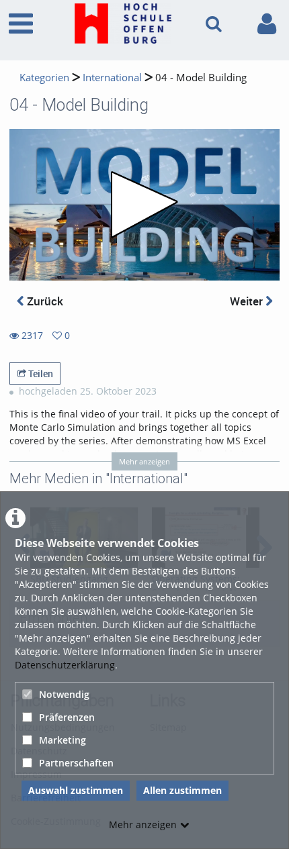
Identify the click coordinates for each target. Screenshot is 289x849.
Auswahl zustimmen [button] (75, 790)
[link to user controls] (266, 23)
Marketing (62, 740)
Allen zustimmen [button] (182, 790)
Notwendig (64, 694)
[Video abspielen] (144, 204)
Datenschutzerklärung (65, 664)
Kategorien (44, 77)
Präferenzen (67, 717)
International (112, 77)
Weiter (247, 301)
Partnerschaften (76, 762)
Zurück (43, 301)
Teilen (39, 373)
